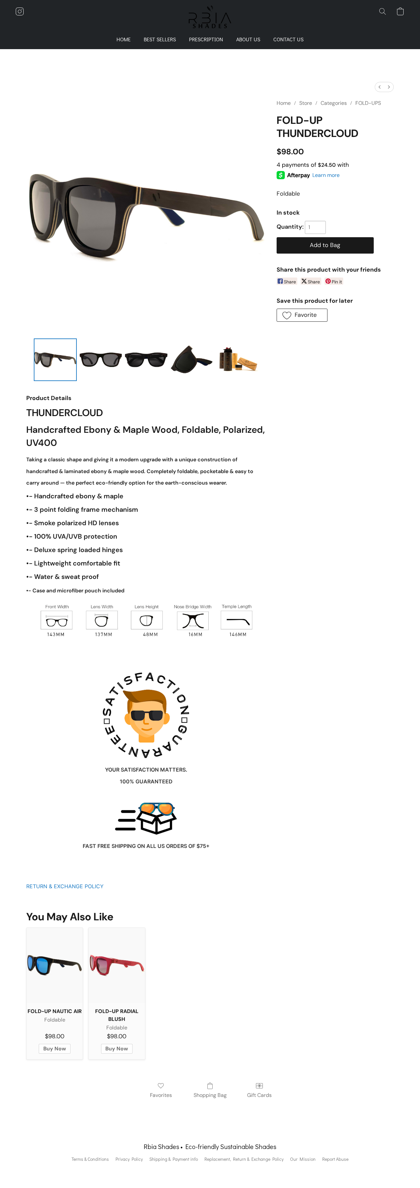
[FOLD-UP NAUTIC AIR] (55, 965)
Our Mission (303, 1159)
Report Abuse (335, 1159)
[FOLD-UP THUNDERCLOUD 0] (55, 359)
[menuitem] (379, 87)
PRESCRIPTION (206, 39)
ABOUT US (248, 39)
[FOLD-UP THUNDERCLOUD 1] (100, 359)
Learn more (326, 175)
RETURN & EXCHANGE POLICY (65, 886)
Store (305, 103)
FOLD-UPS (368, 103)
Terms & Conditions (90, 1159)
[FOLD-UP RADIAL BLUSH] (117, 965)
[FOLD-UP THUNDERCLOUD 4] (237, 359)
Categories (334, 103)
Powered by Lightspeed (210, 1170)
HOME (123, 39)
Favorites (161, 1095)
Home (284, 103)
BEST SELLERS (160, 39)
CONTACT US (288, 39)
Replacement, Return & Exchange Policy (244, 1159)
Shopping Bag (210, 1095)
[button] (210, 18)
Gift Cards (259, 1095)
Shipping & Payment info (173, 1159)
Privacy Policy (129, 1159)
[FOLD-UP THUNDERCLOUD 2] (146, 359)
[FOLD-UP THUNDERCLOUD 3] (191, 359)
